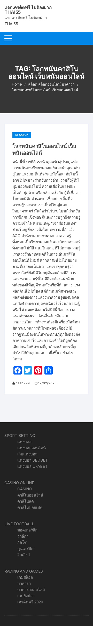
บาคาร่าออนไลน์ (31, 589)
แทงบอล (24, 441)
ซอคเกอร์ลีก (27, 530)
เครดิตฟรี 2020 (30, 602)
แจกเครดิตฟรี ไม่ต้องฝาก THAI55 (28, 10)
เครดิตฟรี (21, 135)
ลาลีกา (22, 536)
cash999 (23, 383)
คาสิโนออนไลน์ (30, 495)
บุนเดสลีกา (26, 548)
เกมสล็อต (25, 577)
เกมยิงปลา (26, 595)
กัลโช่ (22, 542)
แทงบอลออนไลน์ (31, 447)
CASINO (24, 489)
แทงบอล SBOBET (32, 460)
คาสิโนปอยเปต (30, 507)
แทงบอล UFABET (32, 466)
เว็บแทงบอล (27, 454)
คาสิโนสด (25, 501)
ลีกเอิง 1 (23, 554)
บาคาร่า (24, 583)
